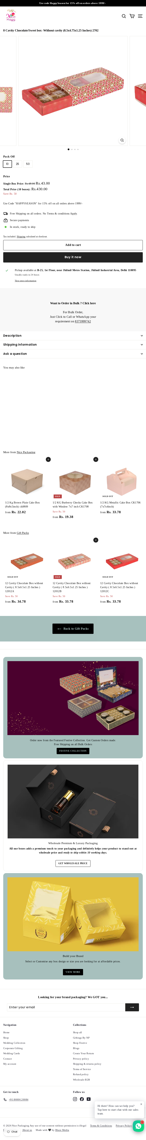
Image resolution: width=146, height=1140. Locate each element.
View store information (25, 280)
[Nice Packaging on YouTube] (89, 1099)
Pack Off (9, 156)
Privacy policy (81, 1058)
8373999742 (83, 321)
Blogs (76, 1048)
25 (17, 164)
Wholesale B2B (81, 1079)
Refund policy (81, 1074)
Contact (7, 1058)
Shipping (21, 236)
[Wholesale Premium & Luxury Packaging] (73, 801)
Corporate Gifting (13, 1048)
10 (7, 164)
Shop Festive (80, 1042)
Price (6, 176)
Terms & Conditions (101, 1125)
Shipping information (20, 345)
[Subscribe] (132, 1007)
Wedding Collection (14, 1042)
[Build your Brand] (73, 914)
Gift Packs (23, 532)
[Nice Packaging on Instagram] (75, 1099)
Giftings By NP (81, 1037)
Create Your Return (83, 1053)
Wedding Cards (11, 1053)
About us (27, 1130)
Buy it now (73, 257)
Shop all (77, 1032)
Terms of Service (82, 1069)
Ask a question (15, 354)
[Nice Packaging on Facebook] (82, 1099)
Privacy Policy (124, 1125)
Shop (6, 1037)
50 (28, 164)
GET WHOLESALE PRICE (73, 863)
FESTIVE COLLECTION (72, 751)
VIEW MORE (73, 972)
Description (12, 336)
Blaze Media (62, 1130)
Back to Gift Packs (76, 628)
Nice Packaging (26, 452)
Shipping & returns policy (87, 1063)
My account (9, 1063)
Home (6, 1032)
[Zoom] (122, 140)
